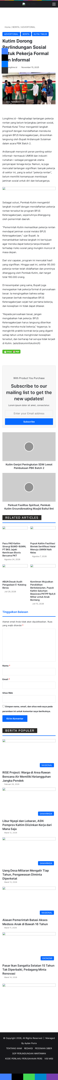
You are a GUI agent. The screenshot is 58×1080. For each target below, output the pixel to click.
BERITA (15, 27)
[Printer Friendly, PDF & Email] (11, 351)
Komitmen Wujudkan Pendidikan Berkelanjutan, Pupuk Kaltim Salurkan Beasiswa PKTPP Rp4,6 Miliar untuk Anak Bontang (42, 590)
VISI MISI (48, 1058)
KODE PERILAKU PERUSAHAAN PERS (23, 1058)
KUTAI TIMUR (40, 34)
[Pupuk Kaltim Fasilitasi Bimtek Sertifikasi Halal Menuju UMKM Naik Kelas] (43, 533)
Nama (6, 665)
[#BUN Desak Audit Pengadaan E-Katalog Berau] (15, 571)
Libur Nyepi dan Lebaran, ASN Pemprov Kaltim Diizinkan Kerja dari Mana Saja (27, 825)
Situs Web (7, 693)
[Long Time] (29, 4)
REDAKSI (28, 1048)
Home (7, 27)
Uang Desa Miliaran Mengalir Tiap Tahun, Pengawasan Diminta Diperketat (25, 874)
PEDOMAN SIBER (43, 1048)
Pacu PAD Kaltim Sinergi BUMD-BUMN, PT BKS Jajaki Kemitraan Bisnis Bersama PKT (14, 549)
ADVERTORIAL (28, 27)
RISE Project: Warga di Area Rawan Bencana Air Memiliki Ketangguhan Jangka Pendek (26, 776)
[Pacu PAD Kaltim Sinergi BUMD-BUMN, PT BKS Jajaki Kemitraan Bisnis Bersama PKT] (15, 533)
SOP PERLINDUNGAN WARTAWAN (29, 1053)
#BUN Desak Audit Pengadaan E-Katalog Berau (14, 584)
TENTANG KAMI (14, 1048)
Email (6, 679)
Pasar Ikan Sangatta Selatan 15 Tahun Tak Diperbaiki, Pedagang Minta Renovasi (28, 969)
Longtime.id (12, 67)
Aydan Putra (30, 1043)
